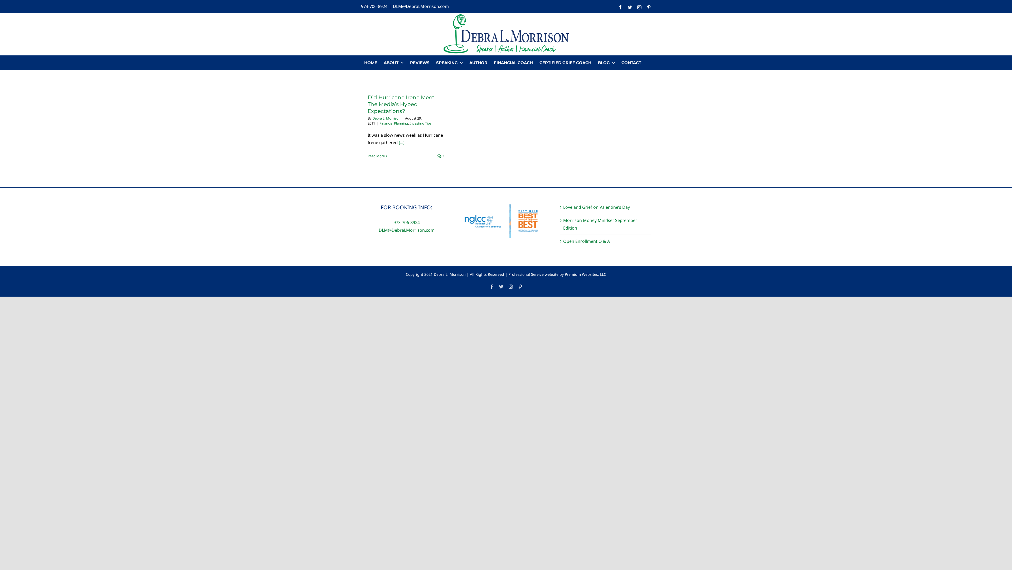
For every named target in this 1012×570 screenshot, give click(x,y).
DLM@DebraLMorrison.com (421, 6)
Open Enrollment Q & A (586, 241)
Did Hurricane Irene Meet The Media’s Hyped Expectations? (401, 104)
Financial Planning (394, 123)
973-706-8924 (374, 6)
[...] (402, 142)
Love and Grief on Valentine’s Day (596, 207)
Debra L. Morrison (386, 118)
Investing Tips (420, 123)
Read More (376, 156)
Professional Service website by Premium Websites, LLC (557, 274)
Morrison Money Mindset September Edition (600, 224)
